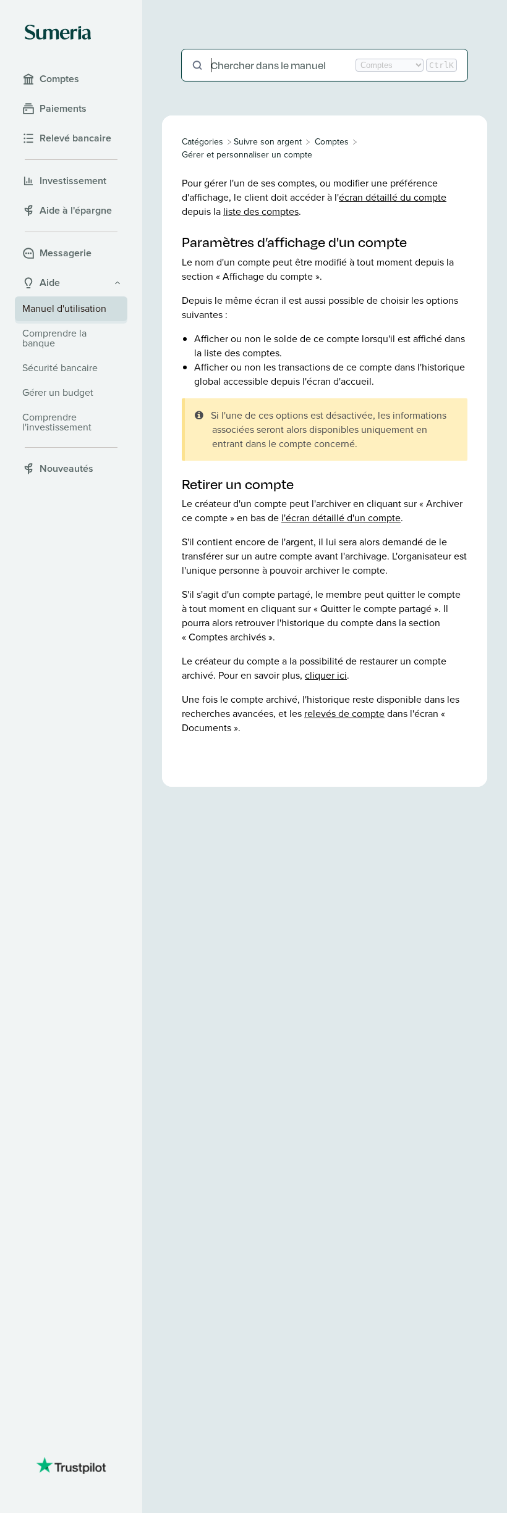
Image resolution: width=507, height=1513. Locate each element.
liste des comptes (261, 211)
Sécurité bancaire (60, 368)
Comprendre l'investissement (57, 422)
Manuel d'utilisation (64, 308)
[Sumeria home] (58, 32)
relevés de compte (344, 713)
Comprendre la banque (54, 338)
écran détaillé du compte (392, 197)
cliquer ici (326, 675)
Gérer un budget (57, 392)
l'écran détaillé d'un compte (341, 518)
